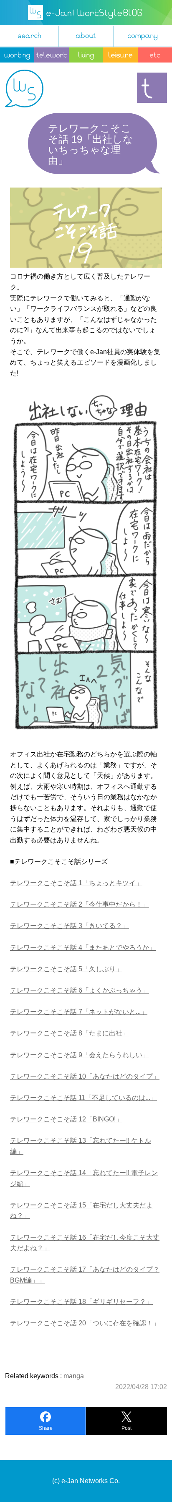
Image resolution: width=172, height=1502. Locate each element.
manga (73, 1375)
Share (46, 1428)
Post (126, 1428)
